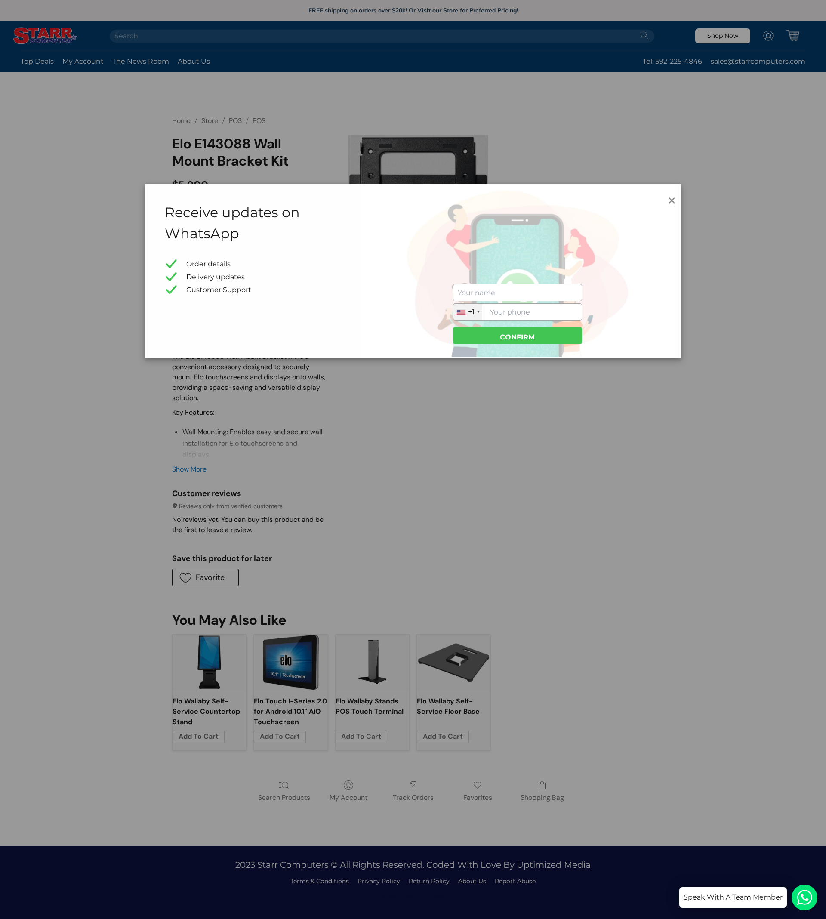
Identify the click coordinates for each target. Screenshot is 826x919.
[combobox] (467, 312)
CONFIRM (517, 337)
